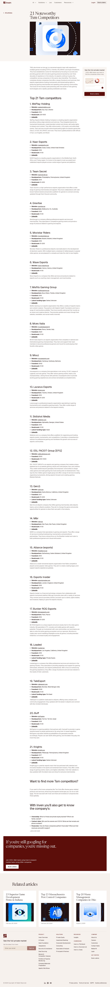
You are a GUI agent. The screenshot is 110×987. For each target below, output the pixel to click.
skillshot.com (42, 420)
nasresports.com (43, 145)
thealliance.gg (42, 551)
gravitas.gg (41, 206)
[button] (34, 2)
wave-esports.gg (43, 266)
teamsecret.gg (42, 175)
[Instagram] (47, 983)
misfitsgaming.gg (43, 290)
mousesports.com (43, 358)
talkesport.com (43, 684)
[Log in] (93, 2)
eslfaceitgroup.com (44, 454)
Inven (31, 794)
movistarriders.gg (43, 236)
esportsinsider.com (44, 580)
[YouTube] (50, 983)
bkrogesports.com (44, 612)
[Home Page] (7, 2)
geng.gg (40, 489)
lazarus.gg (41, 390)
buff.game (41, 716)
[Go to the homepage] (5, 936)
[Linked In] (44, 983)
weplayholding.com (44, 107)
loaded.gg (41, 648)
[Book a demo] (102, 2)
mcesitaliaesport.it (44, 327)
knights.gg (41, 750)
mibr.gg (40, 522)
